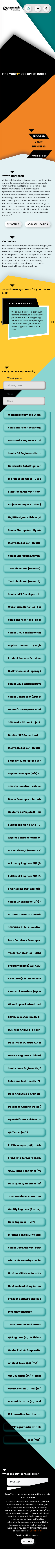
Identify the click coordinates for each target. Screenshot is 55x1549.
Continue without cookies (27, 1535)
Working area (14, 378)
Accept (27, 1541)
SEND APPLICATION (37, 224)
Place (10, 394)
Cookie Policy (36, 1530)
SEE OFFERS (13, 224)
